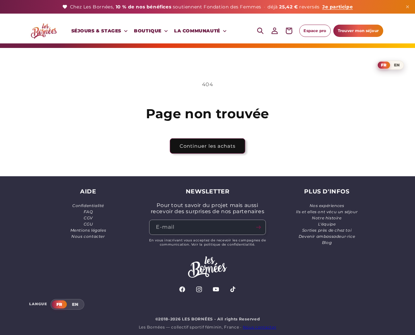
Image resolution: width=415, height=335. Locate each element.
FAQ (88, 211)
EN (397, 65)
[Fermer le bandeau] (407, 7)
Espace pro (314, 30)
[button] (98, 31)
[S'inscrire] (258, 227)
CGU (88, 224)
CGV (88, 217)
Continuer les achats (207, 146)
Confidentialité (88, 205)
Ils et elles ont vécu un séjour (327, 211)
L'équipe (327, 224)
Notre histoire (326, 217)
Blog (327, 242)
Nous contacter (88, 236)
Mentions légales (88, 230)
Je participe (337, 6)
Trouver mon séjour (358, 30)
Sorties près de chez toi (326, 230)
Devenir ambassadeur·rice (327, 236)
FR (383, 65)
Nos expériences (327, 205)
